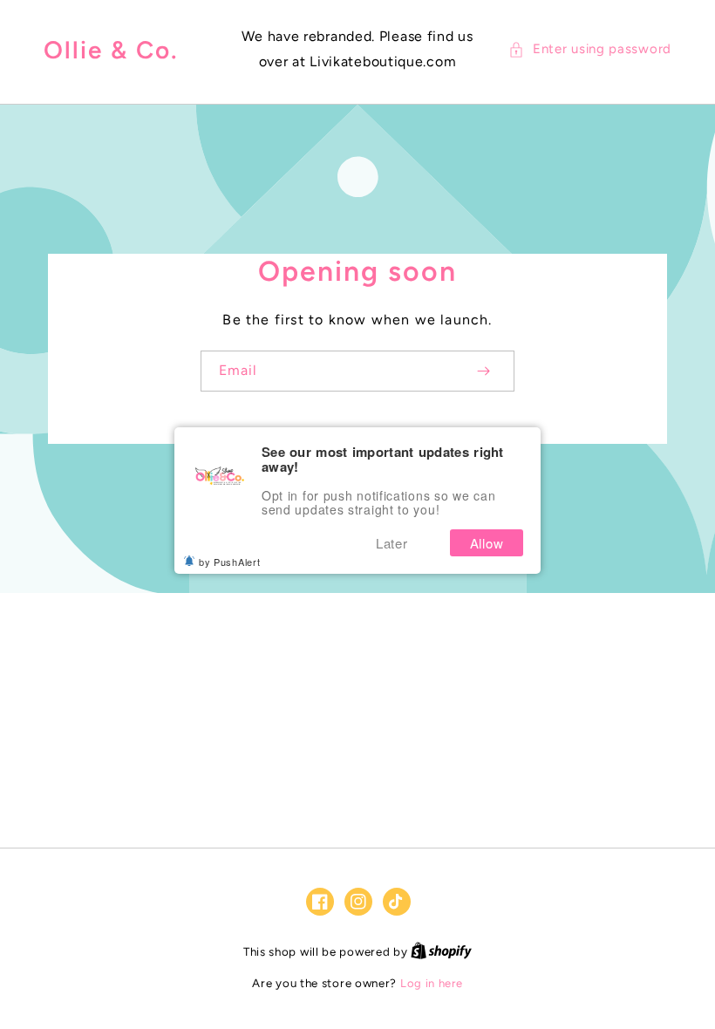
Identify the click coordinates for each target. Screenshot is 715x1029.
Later (392, 543)
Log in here (431, 983)
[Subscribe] (483, 371)
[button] (589, 49)
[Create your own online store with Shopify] (441, 951)
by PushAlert (229, 562)
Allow (487, 543)
